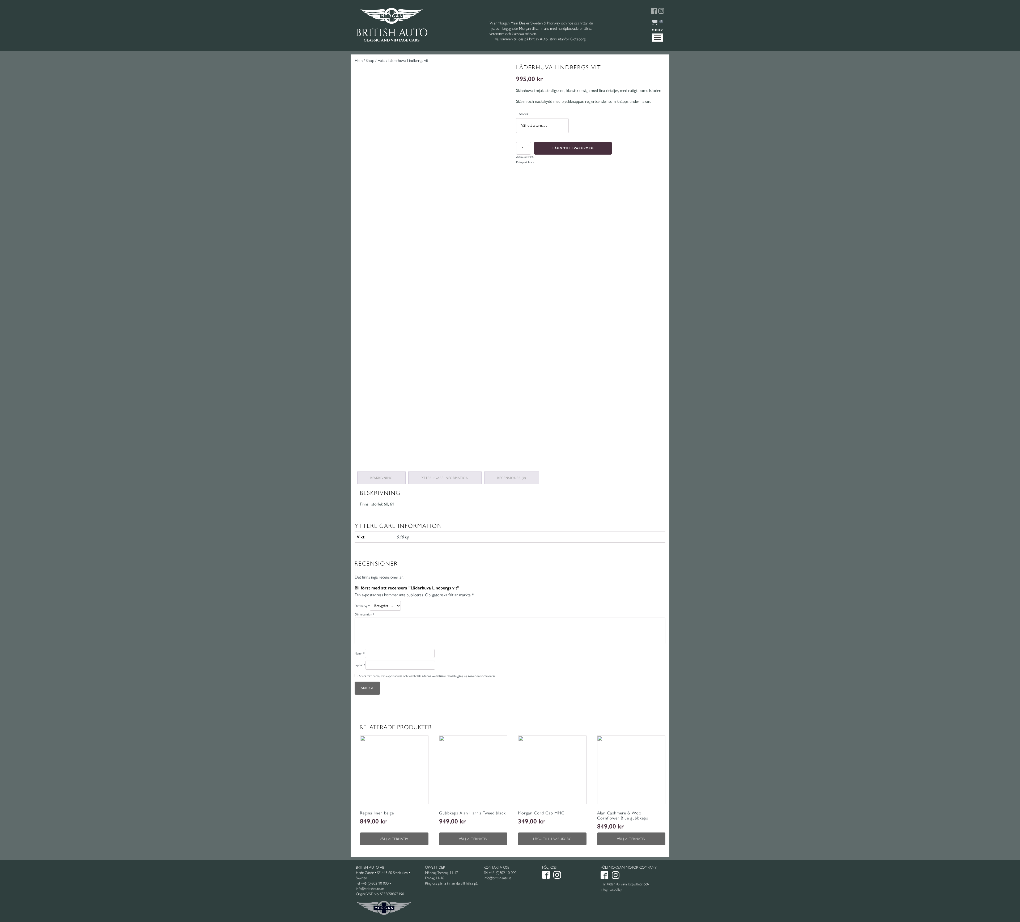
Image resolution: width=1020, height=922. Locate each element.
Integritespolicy (611, 889)
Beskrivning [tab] (381, 478)
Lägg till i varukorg (573, 148)
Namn (360, 653)
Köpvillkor (635, 884)
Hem (359, 60)
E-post (360, 665)
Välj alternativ (394, 839)
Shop (370, 60)
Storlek (523, 114)
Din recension (365, 614)
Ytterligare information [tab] (445, 478)
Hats (381, 60)
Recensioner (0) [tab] (511, 478)
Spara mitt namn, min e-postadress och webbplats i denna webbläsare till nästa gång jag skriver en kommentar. (427, 676)
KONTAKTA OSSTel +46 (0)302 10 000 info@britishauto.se (500, 872)
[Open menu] (657, 38)
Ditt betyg (362, 606)
